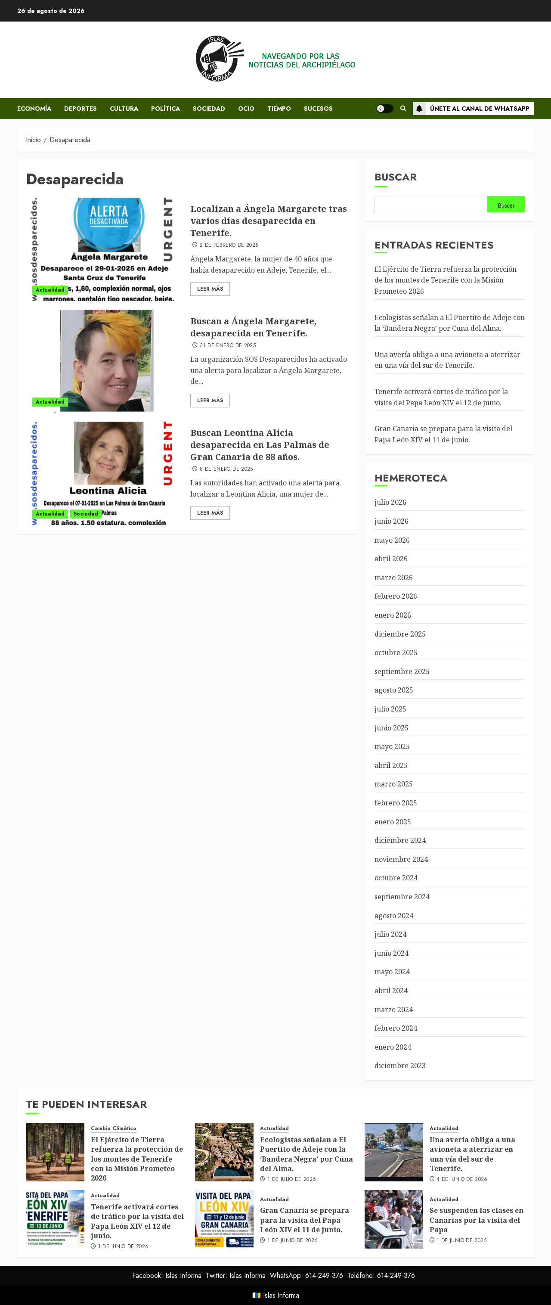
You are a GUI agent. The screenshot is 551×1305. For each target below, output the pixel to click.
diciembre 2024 (400, 840)
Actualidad (50, 290)
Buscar (396, 176)
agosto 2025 (394, 690)
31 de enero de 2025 (228, 345)
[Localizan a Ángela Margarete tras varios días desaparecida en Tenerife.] (105, 249)
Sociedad (209, 108)
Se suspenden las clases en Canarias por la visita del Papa (476, 1220)
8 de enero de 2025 (226, 469)
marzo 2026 (394, 577)
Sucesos (318, 108)
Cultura (124, 108)
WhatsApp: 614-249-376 (306, 1275)
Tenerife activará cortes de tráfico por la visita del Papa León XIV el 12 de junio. (137, 1221)
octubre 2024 (396, 877)
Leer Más (210, 289)
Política (165, 108)
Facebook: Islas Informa (166, 1275)
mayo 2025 (392, 746)
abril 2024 (391, 990)
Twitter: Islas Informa (236, 1275)
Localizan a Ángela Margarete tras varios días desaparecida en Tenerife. (268, 221)
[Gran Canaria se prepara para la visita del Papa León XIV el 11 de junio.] (224, 1219)
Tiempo (279, 108)
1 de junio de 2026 (123, 1246)
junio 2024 (392, 953)
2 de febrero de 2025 (229, 245)
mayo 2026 (392, 540)
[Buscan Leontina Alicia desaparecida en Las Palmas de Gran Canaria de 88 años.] (105, 473)
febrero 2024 (396, 1028)
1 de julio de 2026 (291, 1179)
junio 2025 (392, 728)
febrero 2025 (396, 803)
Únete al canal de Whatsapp (479, 108)
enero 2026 (393, 615)
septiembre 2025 (402, 671)
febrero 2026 (396, 596)
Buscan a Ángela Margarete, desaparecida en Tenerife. (253, 327)
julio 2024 (390, 934)
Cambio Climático (113, 1128)
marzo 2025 (394, 784)
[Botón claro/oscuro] (384, 108)
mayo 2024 (392, 971)
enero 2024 (393, 1047)
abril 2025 (391, 765)
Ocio (246, 108)
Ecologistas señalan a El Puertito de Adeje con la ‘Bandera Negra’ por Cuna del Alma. (306, 1154)
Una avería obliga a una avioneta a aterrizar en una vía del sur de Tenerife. (447, 360)
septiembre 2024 (402, 896)
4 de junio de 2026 (461, 1179)
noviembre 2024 (401, 859)
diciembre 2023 (400, 1065)
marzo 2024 (394, 1009)
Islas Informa (281, 1295)
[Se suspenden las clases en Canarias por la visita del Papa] (394, 1219)
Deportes (80, 108)
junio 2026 (392, 521)
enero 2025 (393, 821)
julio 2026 (390, 502)
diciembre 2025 (400, 634)
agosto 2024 (394, 915)
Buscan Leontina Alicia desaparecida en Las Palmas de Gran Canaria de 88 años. (259, 445)
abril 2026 (391, 558)
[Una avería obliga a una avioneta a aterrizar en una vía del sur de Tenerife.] (394, 1152)
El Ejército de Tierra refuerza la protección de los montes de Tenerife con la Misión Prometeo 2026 (446, 280)
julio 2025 (390, 709)
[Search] (403, 108)
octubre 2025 (396, 652)
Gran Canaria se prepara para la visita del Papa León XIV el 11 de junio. (304, 1220)
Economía (34, 108)
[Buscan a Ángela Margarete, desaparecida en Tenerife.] (105, 361)
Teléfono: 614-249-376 (381, 1275)
